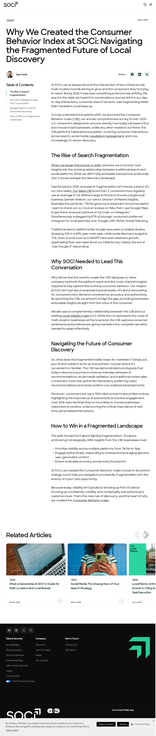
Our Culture (42, 660)
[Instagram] (31, 630)
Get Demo (70, 650)
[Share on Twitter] (147, 74)
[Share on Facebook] (132, 74)
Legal (9, 670)
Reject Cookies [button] (106, 724)
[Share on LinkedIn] (139, 74)
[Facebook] (9, 630)
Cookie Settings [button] (14, 660)
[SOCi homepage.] (23, 714)
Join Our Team (43, 650)
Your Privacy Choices (23, 681)
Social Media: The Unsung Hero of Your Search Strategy (95, 586)
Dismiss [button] (123, 724)
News (39, 655)
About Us (40, 644)
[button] (140, 724)
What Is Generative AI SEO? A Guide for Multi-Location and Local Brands (34, 586)
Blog (12, 580)
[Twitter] (24, 630)
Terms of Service (15, 655)
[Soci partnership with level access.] (53, 711)
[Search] (145, 4)
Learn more (12, 730)
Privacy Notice (14, 650)
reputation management (107, 136)
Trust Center (13, 676)
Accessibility (12, 644)
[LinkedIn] (16, 630)
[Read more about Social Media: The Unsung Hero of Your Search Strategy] (121, 600)
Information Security (17, 665)
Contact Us (71, 644)
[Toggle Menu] (150, 4)
